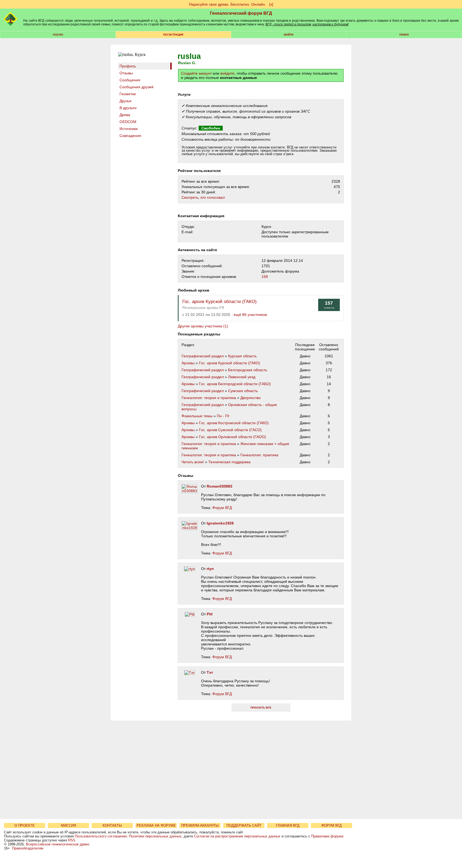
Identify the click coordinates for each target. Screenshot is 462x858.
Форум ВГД (222, 507)
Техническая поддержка (229, 462)
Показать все (261, 707)
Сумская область (243, 391)
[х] (271, 4)
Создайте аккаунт (196, 73)
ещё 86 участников (250, 315)
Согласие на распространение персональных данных (237, 836)
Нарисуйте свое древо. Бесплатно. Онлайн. (227, 4)
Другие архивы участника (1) (203, 326)
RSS (71, 840)
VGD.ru (58, 34)
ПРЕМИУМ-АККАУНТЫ (200, 825)
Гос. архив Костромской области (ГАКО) (234, 423)
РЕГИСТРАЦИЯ (173, 34)
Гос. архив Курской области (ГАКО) (219, 301)
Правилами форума (327, 836)
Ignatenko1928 (220, 523)
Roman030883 (219, 486)
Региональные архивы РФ (203, 308)
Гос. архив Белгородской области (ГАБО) (235, 384)
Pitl (210, 614)
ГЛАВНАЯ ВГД (287, 825)
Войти (288, 34)
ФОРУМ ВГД (331, 825)
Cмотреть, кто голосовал (203, 197)
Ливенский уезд (241, 377)
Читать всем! (193, 462)
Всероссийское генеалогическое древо (57, 844)
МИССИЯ (68, 825)
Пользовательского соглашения (101, 836)
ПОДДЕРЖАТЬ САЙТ (243, 825)
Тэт (210, 672)
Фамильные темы (197, 416)
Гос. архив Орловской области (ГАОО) (232, 437)
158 (264, 276)
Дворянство (250, 398)
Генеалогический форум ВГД (241, 13)
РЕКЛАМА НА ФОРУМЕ (156, 825)
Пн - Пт (223, 416)
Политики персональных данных (155, 836)
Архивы (188, 363)
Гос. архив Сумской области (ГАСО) (230, 430)
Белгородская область (247, 370)
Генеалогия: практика (259, 455)
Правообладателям (27, 848)
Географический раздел (203, 356)
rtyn (210, 568)
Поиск (404, 34)
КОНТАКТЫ (112, 825)
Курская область (242, 356)
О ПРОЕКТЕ (24, 825)
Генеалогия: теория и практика (209, 398)
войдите (227, 73)
